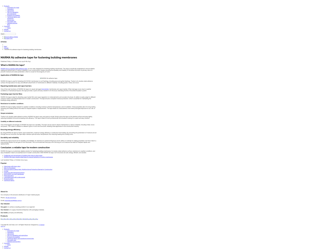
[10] (31, 219)
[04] (11, 219)
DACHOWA (45, 89)
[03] (8, 219)
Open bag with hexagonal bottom (14, 172)
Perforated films (9, 176)
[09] (28, 219)
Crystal (6, 171)
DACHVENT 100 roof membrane (14, 174)
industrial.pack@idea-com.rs (13, 200)
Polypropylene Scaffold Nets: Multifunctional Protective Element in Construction (28, 169)
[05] (15, 219)
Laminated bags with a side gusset (14, 177)
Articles (6, 48)
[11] (34, 219)
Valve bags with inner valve (12, 166)
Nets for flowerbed (9, 168)
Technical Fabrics (9, 180)
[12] (36, 219)
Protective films (8, 179)
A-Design (41, 225)
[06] (18, 219)
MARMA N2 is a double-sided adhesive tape (14, 68)
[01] (2, 219)
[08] (24, 219)
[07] (21, 219)
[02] (5, 219)
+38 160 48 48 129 (10, 197)
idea (5, 46)
